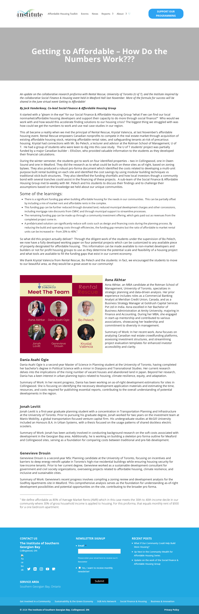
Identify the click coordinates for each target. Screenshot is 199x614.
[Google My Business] (53, 569)
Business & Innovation (162, 601)
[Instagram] (41, 569)
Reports (106, 13)
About (120, 13)
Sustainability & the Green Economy (74, 601)
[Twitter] (29, 569)
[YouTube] (47, 569)
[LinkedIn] (35, 569)
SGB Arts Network (106, 601)
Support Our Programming (166, 13)
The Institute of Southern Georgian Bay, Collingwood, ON (58, 609)
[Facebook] (22, 556)
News (95, 13)
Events (84, 13)
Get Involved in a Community (35, 601)
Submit (99, 581)
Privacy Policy (171, 609)
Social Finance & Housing (133, 601)
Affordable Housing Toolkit (63, 13)
